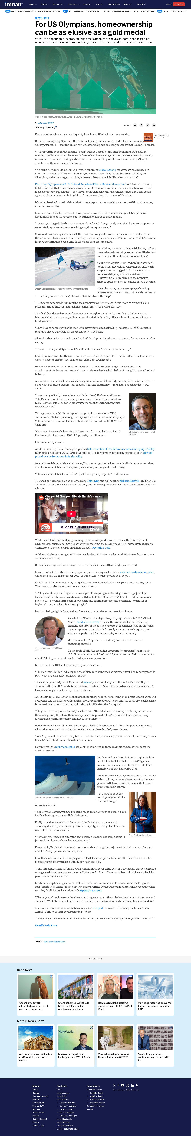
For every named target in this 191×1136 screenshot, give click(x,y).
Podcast (127, 4)
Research (57, 4)
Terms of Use (38, 1125)
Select (59, 1089)
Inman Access (63, 1093)
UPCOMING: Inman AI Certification (117, 11)
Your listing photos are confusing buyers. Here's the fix (154, 1057)
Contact (35, 1093)
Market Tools (114, 4)
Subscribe (178, 4)
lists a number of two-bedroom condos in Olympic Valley (120, 449)
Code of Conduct (39, 1119)
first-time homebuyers (54, 941)
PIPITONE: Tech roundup (144, 11)
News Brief (42, 18)
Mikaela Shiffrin (129, 481)
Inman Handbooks (64, 1119)
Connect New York (67, 1103)
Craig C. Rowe (46, 123)
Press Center (38, 1112)
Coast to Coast (96, 1093)
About (99, 4)
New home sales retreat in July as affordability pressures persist (35, 1057)
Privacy (35, 1122)
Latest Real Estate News (67, 1129)
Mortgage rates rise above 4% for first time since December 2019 (154, 1005)
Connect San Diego (68, 1106)
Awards (86, 4)
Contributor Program (95, 1106)
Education (72, 4)
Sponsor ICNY (38, 1106)
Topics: (39, 941)
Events (44, 4)
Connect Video (63, 1122)
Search (140, 4)
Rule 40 (87, 682)
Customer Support (40, 1096)
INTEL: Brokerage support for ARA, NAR (85, 11)
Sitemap (36, 1109)
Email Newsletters (65, 1125)
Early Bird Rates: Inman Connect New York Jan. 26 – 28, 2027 (35, 11)
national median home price (137, 572)
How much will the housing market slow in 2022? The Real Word (115, 1005)
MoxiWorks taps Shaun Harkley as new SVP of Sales (74, 1055)
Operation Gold (101, 547)
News (31, 4)
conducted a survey (88, 622)
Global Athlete (107, 170)
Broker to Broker (97, 1099)
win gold (98, 908)
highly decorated (65, 747)
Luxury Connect (66, 1109)
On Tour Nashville (67, 1112)
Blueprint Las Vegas (68, 1116)
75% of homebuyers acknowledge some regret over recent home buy (33, 1005)
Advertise (36, 1099)
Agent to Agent (96, 1096)
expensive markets (90, 890)
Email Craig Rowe (46, 925)
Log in (168, 4)
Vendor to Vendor (97, 1103)
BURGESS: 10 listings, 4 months (176, 11)
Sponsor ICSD (38, 1103)
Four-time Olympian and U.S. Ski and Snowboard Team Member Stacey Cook (81, 184)
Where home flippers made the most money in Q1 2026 (113, 1055)
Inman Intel (61, 1096)
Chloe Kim (93, 481)
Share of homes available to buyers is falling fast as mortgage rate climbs (73, 1005)
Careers (35, 1116)
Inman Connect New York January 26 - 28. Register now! (162, 135)
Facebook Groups (94, 1089)
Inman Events (62, 1099)
